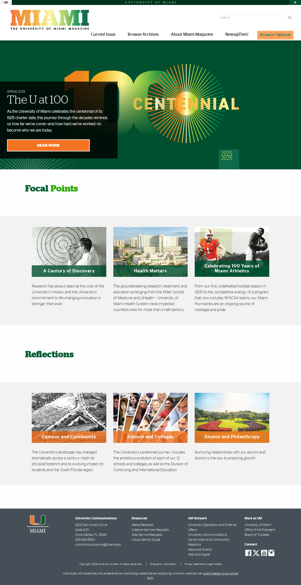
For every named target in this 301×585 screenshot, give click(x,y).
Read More (48, 145)
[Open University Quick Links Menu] (295, 2)
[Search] (289, 18)
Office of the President (260, 530)
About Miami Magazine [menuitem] (192, 34)
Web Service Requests (147, 535)
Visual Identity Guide (146, 539)
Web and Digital (199, 554)
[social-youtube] (264, 553)
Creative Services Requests (150, 530)
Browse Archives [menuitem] (143, 34)
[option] (150, 105)
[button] (290, 571)
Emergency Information (163, 564)
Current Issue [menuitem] (103, 34)
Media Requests (143, 525)
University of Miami (258, 525)
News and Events (200, 549)
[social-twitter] (256, 552)
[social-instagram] (271, 553)
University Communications (207, 535)
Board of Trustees (257, 535)
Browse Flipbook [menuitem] (275, 35)
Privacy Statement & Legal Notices (203, 564)
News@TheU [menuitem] (236, 34)
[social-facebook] (248, 553)
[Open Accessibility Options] (6, 2)
